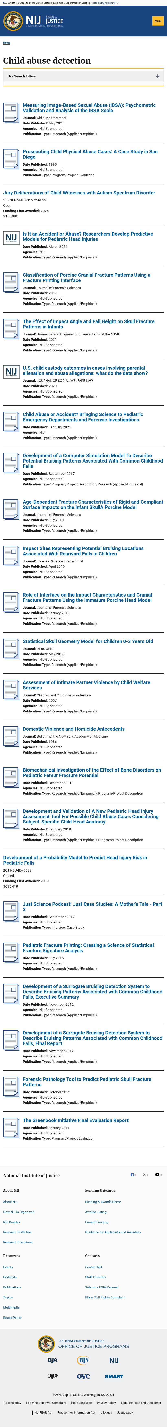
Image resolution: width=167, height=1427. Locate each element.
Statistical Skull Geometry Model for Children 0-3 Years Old (88, 641)
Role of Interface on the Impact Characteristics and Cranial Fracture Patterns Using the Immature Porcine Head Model (87, 597)
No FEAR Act (43, 1413)
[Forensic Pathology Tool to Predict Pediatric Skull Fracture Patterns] (11, 1096)
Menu (158, 21)
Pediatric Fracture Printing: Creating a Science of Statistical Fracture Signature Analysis (88, 947)
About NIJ (10, 1202)
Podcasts (10, 1277)
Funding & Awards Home (103, 1202)
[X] (147, 1177)
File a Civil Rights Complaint (105, 1297)
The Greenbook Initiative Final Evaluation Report (76, 1120)
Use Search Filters (22, 76)
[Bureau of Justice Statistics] (83, 1366)
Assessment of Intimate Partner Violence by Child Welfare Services (86, 685)
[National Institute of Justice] (114, 1363)
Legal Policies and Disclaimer (141, 1403)
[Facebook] (135, 1177)
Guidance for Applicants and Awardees (113, 1232)
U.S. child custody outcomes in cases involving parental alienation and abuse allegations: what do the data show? (85, 370)
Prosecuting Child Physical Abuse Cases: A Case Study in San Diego (90, 154)
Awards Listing (96, 1212)
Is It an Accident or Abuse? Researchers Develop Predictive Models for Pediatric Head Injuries (88, 236)
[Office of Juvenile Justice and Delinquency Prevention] (53, 1379)
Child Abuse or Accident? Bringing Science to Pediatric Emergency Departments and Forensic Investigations (83, 417)
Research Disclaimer (18, 1242)
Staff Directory (95, 1277)
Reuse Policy (12, 1317)
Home (6, 42)
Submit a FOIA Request (101, 1287)
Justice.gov (125, 1413)
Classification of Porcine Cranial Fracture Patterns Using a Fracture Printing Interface (87, 277)
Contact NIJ (93, 1267)
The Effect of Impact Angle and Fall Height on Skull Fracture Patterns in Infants (89, 324)
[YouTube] (159, 1177)
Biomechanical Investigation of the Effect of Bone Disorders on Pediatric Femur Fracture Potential (92, 772)
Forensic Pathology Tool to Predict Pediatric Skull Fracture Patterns (87, 1081)
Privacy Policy (106, 1403)
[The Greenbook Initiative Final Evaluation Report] (11, 1137)
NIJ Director (11, 1222)
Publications (12, 1287)
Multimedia (11, 1307)
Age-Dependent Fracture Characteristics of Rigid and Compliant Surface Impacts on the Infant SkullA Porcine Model (93, 504)
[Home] (44, 21)
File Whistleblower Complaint (46, 1403)
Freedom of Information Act (76, 1413)
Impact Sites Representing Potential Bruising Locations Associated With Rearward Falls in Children (83, 551)
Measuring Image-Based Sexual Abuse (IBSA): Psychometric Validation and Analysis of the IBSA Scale (89, 107)
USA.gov (106, 1413)
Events (8, 1267)
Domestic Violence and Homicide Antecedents (74, 729)
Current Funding (96, 1222)
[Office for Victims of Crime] (83, 1379)
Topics (8, 1297)
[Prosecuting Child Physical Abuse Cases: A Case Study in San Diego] (11, 168)
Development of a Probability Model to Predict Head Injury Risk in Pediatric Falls (75, 860)
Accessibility (12, 1403)
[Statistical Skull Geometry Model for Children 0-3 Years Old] (11, 658)
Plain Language (81, 1403)
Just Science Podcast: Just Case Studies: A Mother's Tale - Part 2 (92, 906)
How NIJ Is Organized (18, 1212)
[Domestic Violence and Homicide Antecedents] (11, 745)
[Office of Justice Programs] (13, 21)
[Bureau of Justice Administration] (53, 1363)
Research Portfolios (17, 1232)
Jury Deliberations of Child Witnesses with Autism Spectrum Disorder (79, 193)
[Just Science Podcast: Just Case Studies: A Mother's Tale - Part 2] (11, 921)
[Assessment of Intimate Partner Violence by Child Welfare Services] (11, 699)
